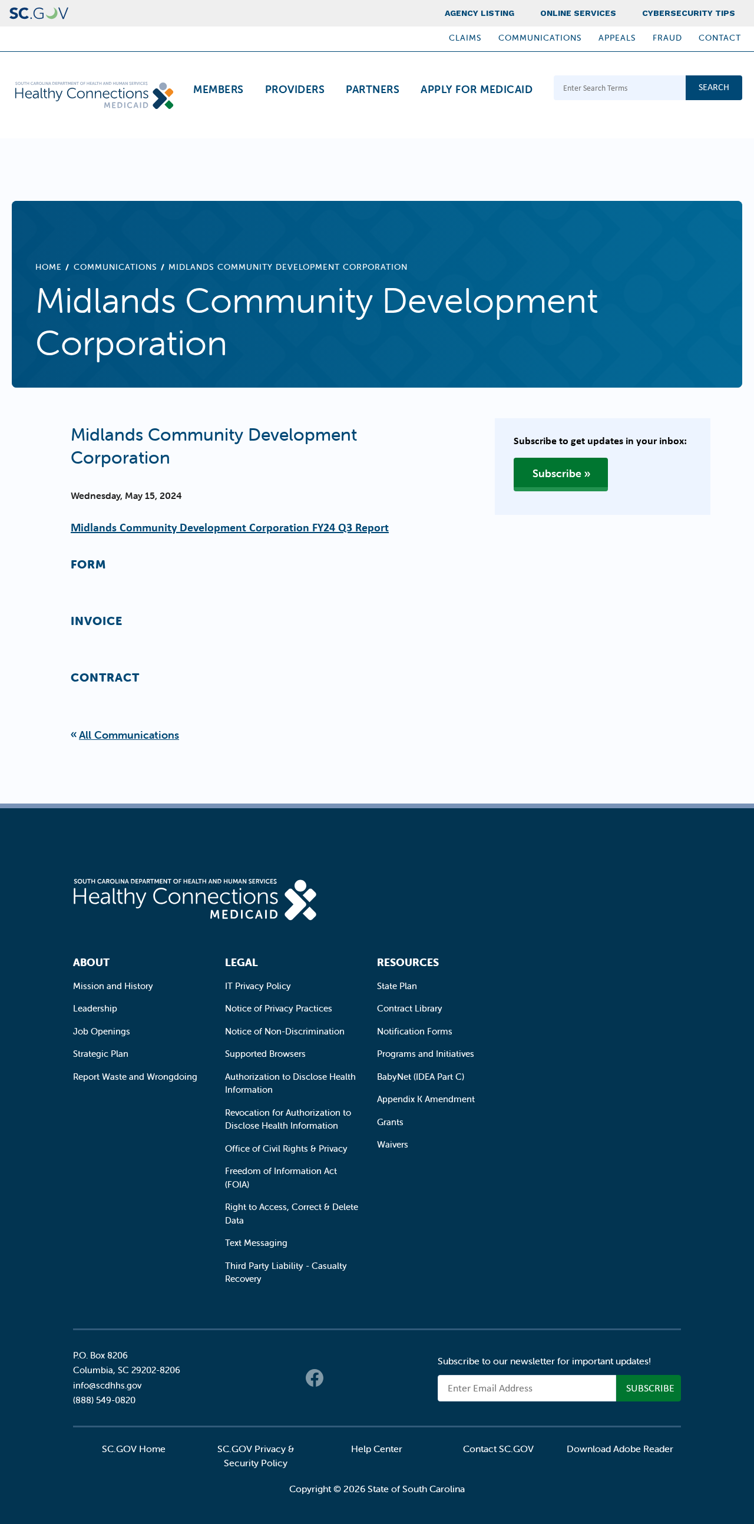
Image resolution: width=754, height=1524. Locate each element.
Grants (390, 1122)
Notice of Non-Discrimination (285, 1031)
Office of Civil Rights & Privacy (286, 1148)
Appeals (617, 37)
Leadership (95, 1008)
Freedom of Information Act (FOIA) (281, 1177)
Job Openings (101, 1031)
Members (218, 89)
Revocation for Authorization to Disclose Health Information (288, 1119)
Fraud (667, 37)
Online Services (578, 13)
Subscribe (557, 473)
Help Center (376, 1448)
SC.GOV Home (134, 1448)
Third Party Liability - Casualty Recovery (286, 1272)
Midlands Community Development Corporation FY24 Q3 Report (230, 527)
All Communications (129, 735)
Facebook (314, 1378)
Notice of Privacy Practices (278, 1008)
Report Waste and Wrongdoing (135, 1076)
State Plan (397, 985)
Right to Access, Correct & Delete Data (291, 1213)
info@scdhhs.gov (107, 1385)
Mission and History (113, 985)
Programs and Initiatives (425, 1053)
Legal (241, 962)
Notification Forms (414, 1031)
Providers (295, 89)
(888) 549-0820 (104, 1400)
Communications (540, 37)
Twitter (338, 1378)
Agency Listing (479, 13)
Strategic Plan (100, 1053)
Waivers (392, 1144)
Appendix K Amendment (426, 1099)
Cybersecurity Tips (688, 13)
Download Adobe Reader (620, 1448)
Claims (465, 37)
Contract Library (409, 1008)
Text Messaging (256, 1242)
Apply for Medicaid (477, 89)
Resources (408, 962)
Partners (372, 89)
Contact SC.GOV (498, 1448)
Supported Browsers (265, 1053)
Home (48, 267)
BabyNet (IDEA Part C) (420, 1076)
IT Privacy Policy (258, 985)
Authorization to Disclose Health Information (290, 1083)
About (91, 962)
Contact (720, 37)
